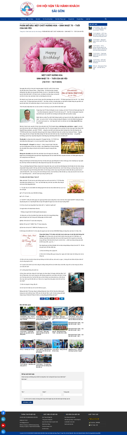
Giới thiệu (30, 19)
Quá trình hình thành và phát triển (50, 421)
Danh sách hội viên (69, 424)
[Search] (105, 19)
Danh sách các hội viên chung (33, 31)
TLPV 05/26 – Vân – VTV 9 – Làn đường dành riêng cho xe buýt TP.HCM (99, 29)
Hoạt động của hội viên (70, 417)
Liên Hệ (88, 19)
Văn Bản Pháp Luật (60, 19)
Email (44, 392)
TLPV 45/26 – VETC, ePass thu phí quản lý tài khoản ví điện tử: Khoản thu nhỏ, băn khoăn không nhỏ (100, 48)
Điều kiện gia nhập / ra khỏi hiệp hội (73, 419)
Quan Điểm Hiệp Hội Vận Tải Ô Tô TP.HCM (53, 23)
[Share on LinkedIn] (62, 298)
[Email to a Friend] (52, 298)
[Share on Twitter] (47, 298)
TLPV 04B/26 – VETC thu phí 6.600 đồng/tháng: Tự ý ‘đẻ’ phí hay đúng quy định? (100, 35)
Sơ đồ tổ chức (45, 428)
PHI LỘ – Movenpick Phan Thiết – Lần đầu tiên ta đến (100, 67)
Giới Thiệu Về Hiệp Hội (47, 417)
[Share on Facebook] (42, 298)
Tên (23, 392)
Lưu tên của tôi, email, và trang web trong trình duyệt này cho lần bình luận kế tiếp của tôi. (47, 398)
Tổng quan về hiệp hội (47, 419)
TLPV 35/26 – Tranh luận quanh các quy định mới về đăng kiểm (99, 55)
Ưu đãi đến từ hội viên (70, 421)
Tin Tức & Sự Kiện (47, 19)
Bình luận (24, 379)
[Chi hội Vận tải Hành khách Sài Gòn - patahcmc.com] (27, 8)
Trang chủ (23, 19)
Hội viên (38, 19)
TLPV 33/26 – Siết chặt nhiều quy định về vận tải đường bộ (99, 61)
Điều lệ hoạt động (46, 424)
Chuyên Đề (71, 19)
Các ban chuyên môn (47, 426)
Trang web (66, 392)
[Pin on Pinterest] (57, 298)
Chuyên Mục (80, 19)
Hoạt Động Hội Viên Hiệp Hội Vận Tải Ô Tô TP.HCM (31, 23)
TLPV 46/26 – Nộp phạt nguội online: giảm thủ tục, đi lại (100, 41)
